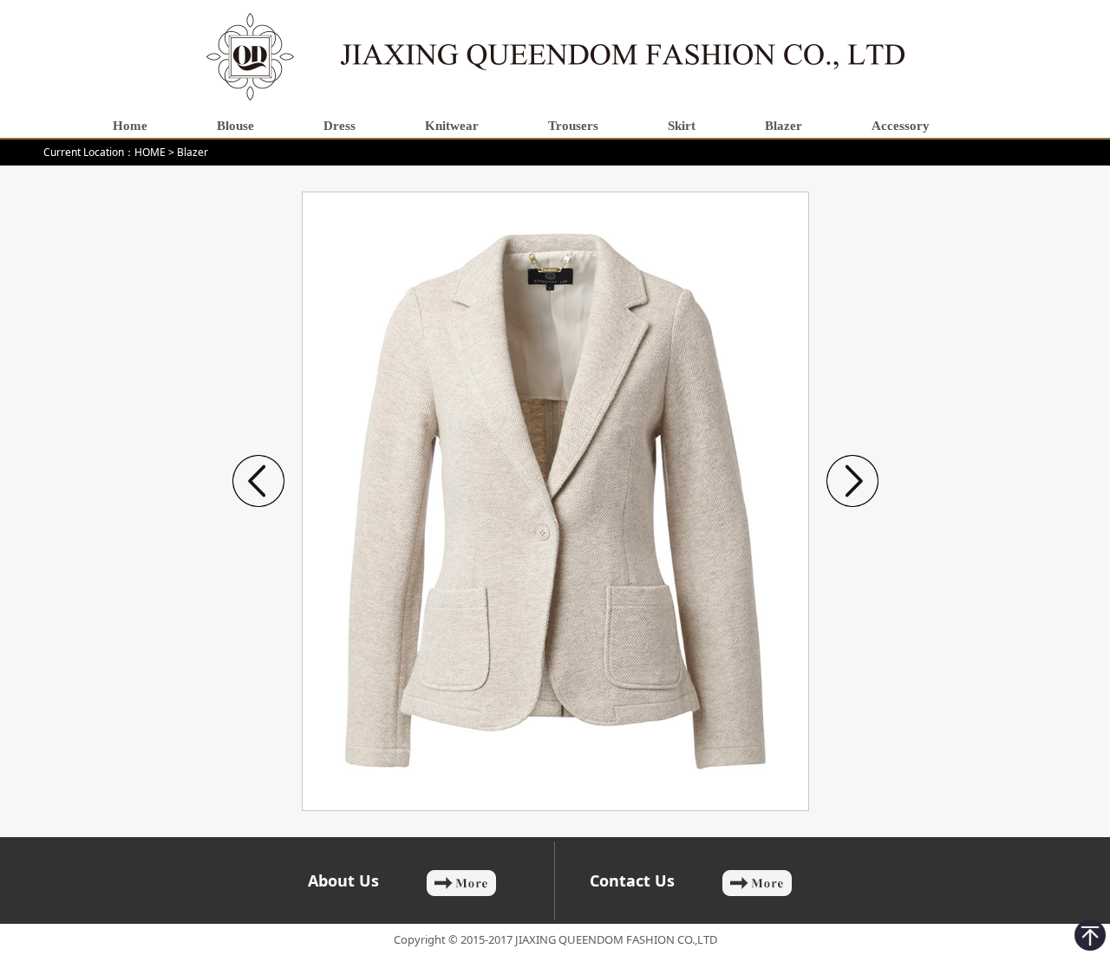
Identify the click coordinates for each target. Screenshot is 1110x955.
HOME (150, 152)
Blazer (192, 152)
